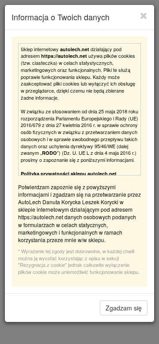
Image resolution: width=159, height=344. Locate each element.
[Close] (144, 15)
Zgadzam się (124, 307)
